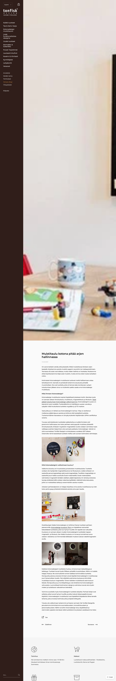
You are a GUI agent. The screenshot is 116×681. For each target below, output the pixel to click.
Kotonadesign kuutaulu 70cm (61, 527)
